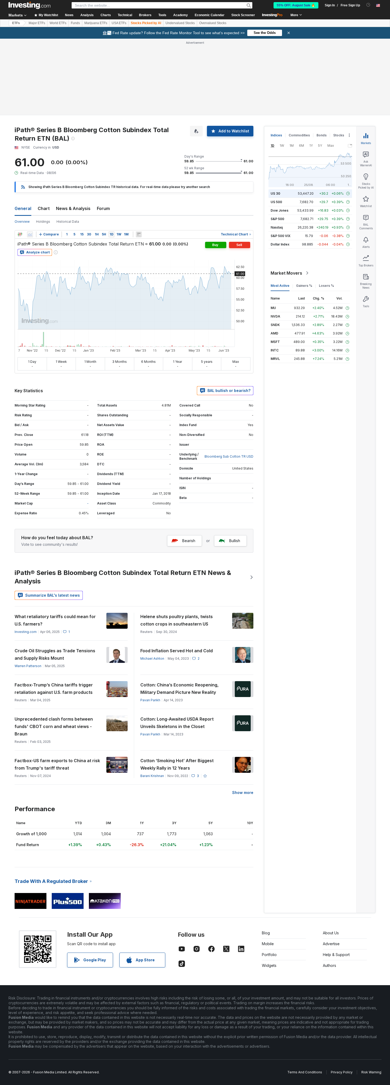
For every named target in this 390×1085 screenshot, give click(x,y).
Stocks (338, 135)
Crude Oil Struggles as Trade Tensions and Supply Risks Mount (55, 654)
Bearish (188, 540)
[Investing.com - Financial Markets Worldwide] (29, 5)
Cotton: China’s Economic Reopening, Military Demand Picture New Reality (179, 688)
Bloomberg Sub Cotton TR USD (229, 456)
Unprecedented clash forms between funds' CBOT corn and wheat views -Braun (54, 726)
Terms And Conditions (304, 1072)
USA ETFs (119, 23)
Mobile (268, 943)
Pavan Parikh (150, 700)
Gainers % (304, 286)
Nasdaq (277, 227)
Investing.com (26, 632)
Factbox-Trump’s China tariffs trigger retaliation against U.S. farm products (54, 688)
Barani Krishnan (152, 776)
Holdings (43, 222)
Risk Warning (371, 1072)
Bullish (234, 540)
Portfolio (269, 954)
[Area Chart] (30, 234)
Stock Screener (243, 15)
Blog (266, 933)
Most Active (280, 286)
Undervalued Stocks (180, 23)
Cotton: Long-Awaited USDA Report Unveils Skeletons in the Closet (177, 722)
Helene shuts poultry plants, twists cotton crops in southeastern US (176, 620)
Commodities (299, 135)
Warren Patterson (28, 666)
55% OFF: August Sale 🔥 (296, 5)
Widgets (269, 965)
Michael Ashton (152, 658)
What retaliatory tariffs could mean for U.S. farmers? (55, 620)
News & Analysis (73, 208)
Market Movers (286, 273)
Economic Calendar (209, 15)
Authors (329, 965)
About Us (331, 933)
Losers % (326, 286)
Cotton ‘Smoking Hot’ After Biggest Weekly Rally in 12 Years (177, 764)
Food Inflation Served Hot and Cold (176, 650)
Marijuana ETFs (95, 23)
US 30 (275, 193)
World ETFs (58, 23)
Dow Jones (279, 210)
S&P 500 (277, 219)
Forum (103, 208)
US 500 (276, 202)
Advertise (331, 943)
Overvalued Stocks (212, 23)
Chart (44, 208)
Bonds (322, 135)
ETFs (16, 23)
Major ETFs (37, 23)
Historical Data (68, 222)
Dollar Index (280, 244)
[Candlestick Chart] (20, 234)
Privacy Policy (342, 1072)
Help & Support (336, 954)
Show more (242, 792)
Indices (276, 135)
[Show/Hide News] (139, 234)
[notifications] (368, 4)
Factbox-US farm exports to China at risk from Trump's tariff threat (57, 764)
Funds (75, 23)
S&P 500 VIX (281, 236)
